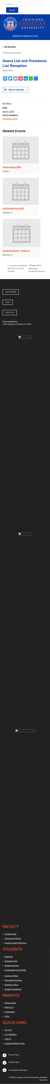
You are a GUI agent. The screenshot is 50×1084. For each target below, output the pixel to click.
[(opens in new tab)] (25, 431)
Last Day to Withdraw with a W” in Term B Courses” (17, 268)
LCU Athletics (10, 1034)
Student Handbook (13, 989)
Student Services (12, 965)
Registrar (9, 956)
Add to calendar (16, 89)
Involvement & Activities (15, 970)
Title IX (7, 1039)
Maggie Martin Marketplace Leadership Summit (36, 268)
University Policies (12, 938)
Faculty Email (10, 934)
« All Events (9, 46)
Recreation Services (13, 980)
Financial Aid (10, 1003)
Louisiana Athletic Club (14, 1043)
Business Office (11, 984)
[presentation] (21, 149)
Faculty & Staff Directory (15, 943)
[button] (12, 10)
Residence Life (11, 961)
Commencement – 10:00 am (16, 250)
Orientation (9, 1012)
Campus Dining (11, 975)
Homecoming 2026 (12, 167)
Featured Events (10, 118)
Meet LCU (9, 1007)
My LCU (8, 1030)
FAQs (6, 1016)
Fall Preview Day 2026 (13, 208)
